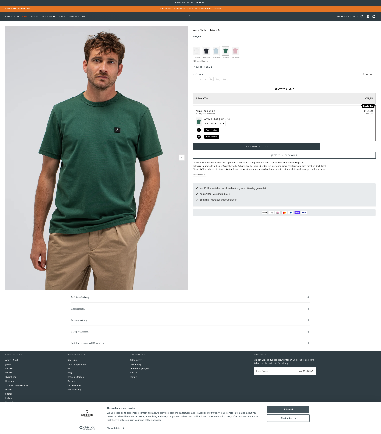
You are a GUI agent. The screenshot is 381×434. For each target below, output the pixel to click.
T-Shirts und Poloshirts (16, 385)
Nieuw (34, 17)
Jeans (61, 17)
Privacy (133, 372)
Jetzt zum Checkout (284, 155)
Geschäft (10, 17)
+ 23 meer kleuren (200, 61)
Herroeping (135, 364)
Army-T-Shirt (11, 360)
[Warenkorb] (374, 16)
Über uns (72, 360)
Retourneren (136, 360)
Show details (113, 428)
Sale (25, 17)
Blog (69, 372)
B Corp (70, 368)
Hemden (9, 381)
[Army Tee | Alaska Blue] (206, 51)
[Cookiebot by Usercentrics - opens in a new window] (87, 428)
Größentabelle (368, 74)
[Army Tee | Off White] (196, 51)
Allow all (288, 409)
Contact (133, 376)
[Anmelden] (368, 16)
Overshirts (10, 376)
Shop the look (77, 17)
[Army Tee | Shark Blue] (216, 51)
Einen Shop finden (76, 364)
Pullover (9, 368)
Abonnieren (306, 371)
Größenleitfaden (75, 376)
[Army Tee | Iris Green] (225, 51)
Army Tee (47, 17)
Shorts (8, 393)
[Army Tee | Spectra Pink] (235, 51)
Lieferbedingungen (139, 368)
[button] (362, 16)
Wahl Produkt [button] (211, 130)
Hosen (8, 389)
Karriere (71, 381)
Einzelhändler (74, 385)
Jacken (8, 398)
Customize (286, 418)
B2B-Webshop (74, 389)
